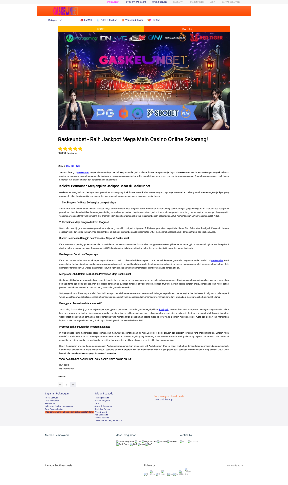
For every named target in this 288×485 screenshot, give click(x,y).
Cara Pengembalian (54, 409)
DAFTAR (187, 29)
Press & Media (100, 412)
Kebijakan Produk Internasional (59, 406)
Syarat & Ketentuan (103, 406)
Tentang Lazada (101, 398)
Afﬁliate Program (102, 400)
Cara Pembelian (52, 400)
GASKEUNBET (113, 2)
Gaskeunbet (83, 172)
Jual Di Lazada (101, 415)
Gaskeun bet (217, 260)
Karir (96, 403)
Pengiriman (50, 403)
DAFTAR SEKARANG (231, 2)
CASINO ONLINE (159, 2)
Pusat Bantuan (51, 398)
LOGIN (213, 2)
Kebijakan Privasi (102, 409)
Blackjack (163, 309)
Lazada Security (101, 417)
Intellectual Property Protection (108, 420)
